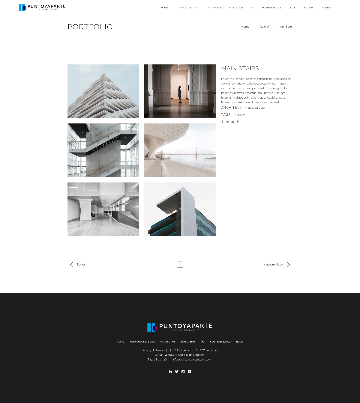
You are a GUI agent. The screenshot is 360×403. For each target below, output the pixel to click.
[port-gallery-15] (180, 209)
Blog (239, 341)
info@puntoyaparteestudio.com (192, 359)
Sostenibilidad (220, 341)
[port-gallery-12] (103, 150)
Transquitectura (142, 341)
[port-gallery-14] (103, 209)
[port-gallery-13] (180, 150)
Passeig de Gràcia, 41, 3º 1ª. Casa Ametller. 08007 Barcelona (180, 350)
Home (245, 26)
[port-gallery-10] (103, 91)
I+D (203, 341)
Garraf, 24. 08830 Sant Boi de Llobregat (180, 355)
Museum (239, 115)
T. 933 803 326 (157, 359)
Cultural (264, 26)
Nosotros (188, 341)
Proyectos (168, 341)
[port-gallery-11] (180, 91)
